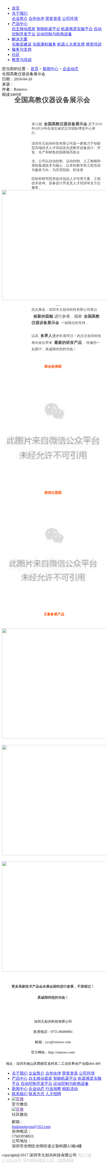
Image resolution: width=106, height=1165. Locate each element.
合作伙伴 (36, 18)
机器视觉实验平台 (77, 29)
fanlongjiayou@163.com (31, 1127)
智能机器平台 (48, 29)
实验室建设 (22, 44)
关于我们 (20, 13)
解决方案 (20, 39)
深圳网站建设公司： (40, 1160)
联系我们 (20, 1094)
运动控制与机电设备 (54, 34)
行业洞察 (53, 1089)
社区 (16, 54)
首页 (16, 8)
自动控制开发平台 (36, 1083)
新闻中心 (50, 69)
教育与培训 (22, 60)
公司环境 (70, 18)
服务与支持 (22, 49)
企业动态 (70, 69)
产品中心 (20, 24)
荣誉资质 (53, 18)
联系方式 (36, 1094)
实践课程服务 (44, 44)
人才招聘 (53, 1094)
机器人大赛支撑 (71, 44)
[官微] (18, 1099)
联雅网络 (66, 1160)
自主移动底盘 (23, 29)
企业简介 (20, 18)
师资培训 (94, 44)
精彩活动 (70, 1089)
